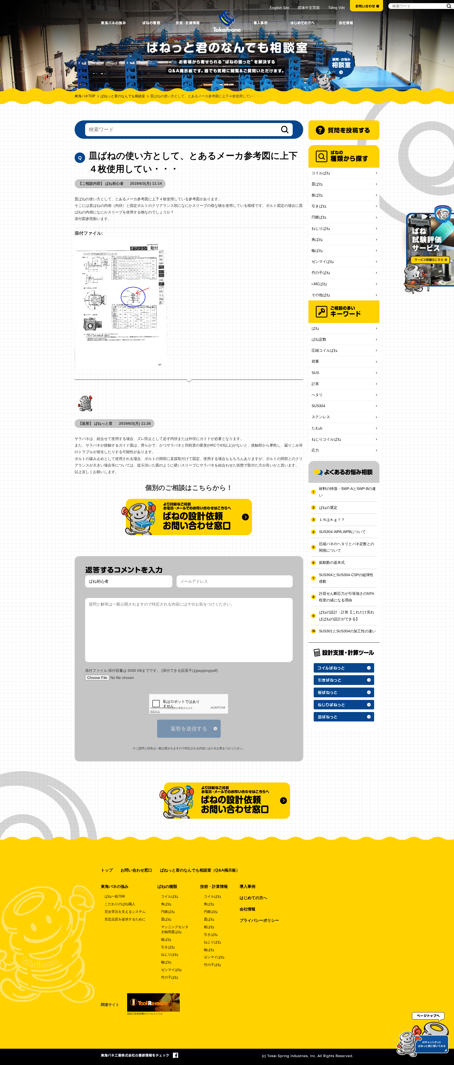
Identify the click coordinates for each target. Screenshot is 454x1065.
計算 (315, 384)
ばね (315, 328)
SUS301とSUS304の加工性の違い (347, 631)
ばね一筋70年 (115, 896)
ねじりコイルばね (326, 439)
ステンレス (321, 417)
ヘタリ (317, 395)
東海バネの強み (114, 886)
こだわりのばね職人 (120, 904)
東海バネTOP (85, 96)
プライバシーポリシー (259, 920)
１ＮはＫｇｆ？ (332, 520)
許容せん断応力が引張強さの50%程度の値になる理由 (346, 596)
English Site (279, 8)
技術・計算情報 (214, 886)
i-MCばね (319, 284)
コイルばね (321, 173)
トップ (107, 870)
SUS (315, 373)
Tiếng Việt (336, 8)
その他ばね (321, 295)
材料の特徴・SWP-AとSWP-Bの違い (347, 492)
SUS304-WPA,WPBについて (342, 532)
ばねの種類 (167, 886)
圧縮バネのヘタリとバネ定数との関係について (346, 547)
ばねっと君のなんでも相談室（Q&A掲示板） (200, 870)
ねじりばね (321, 228)
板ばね (317, 195)
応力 (315, 450)
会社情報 (247, 909)
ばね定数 (319, 339)
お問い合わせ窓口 (136, 870)
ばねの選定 (328, 507)
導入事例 (247, 886)
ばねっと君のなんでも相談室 (123, 96)
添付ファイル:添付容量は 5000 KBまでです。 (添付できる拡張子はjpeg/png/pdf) (151, 670)
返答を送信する (189, 728)
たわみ (317, 428)
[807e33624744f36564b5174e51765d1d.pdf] (189, 303)
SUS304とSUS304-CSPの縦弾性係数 (346, 578)
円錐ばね (319, 217)
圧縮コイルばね (324, 350)
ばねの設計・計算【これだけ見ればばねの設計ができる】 (346, 615)
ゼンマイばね (323, 261)
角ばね (317, 239)
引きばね (319, 206)
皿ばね (317, 184)
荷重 (315, 361)
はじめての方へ (253, 897)
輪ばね (317, 250)
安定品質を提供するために (125, 919)
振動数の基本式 (332, 562)
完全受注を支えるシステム (125, 912)
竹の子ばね (321, 272)
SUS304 (318, 406)
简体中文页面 (309, 8)
